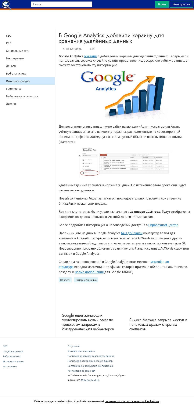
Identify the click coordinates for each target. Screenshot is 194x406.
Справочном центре (163, 225)
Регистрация (181, 4)
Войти (162, 4)
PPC (8, 43)
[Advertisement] (97, 19)
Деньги (11, 66)
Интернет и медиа (18, 81)
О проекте (74, 346)
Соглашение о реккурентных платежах (90, 366)
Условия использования (81, 351)
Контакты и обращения (81, 370)
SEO (8, 35)
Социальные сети (17, 51)
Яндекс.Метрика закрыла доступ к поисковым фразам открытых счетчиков (158, 324)
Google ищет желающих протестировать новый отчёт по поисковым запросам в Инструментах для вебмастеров (88, 322)
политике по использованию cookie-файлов (132, 401)
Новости (65, 280)
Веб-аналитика (16, 73)
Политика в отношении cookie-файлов (90, 361)
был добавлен (131, 233)
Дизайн (11, 104)
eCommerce (13, 88)
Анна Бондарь (72, 49)
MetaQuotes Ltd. (90, 380)
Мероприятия (15, 58)
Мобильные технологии (22, 96)
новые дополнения (89, 272)
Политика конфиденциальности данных (91, 356)
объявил (90, 56)
